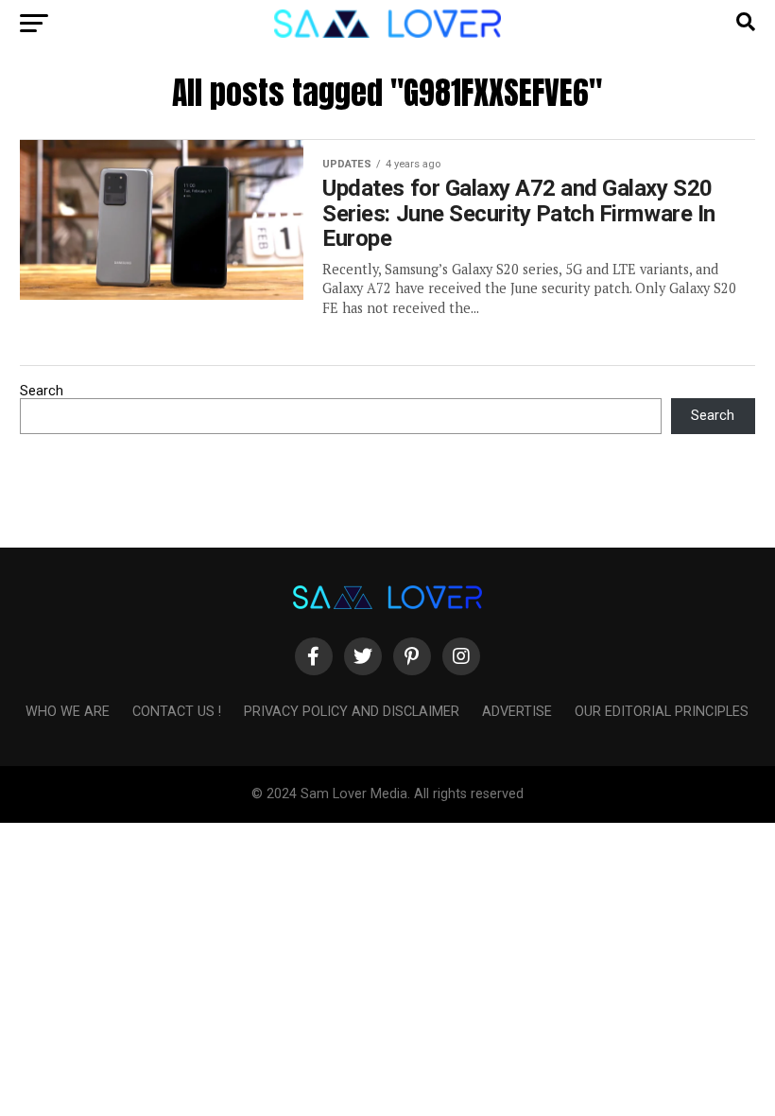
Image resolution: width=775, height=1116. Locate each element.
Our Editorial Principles (662, 712)
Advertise (517, 712)
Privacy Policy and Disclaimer (351, 712)
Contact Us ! (176, 712)
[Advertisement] (387, 955)
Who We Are (68, 712)
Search (41, 391)
